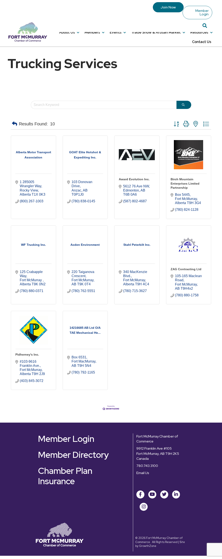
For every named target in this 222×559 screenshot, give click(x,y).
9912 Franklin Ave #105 (154, 448)
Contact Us (201, 42)
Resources (199, 32)
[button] (14, 124)
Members (92, 32)
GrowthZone (147, 546)
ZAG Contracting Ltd (186, 269)
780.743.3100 (147, 465)
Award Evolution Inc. (134, 179)
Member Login (202, 12)
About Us (67, 32)
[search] (183, 105)
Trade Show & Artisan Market (156, 32)
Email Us (142, 473)
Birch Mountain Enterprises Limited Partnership (185, 183)
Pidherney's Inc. (27, 354)
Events (115, 32)
